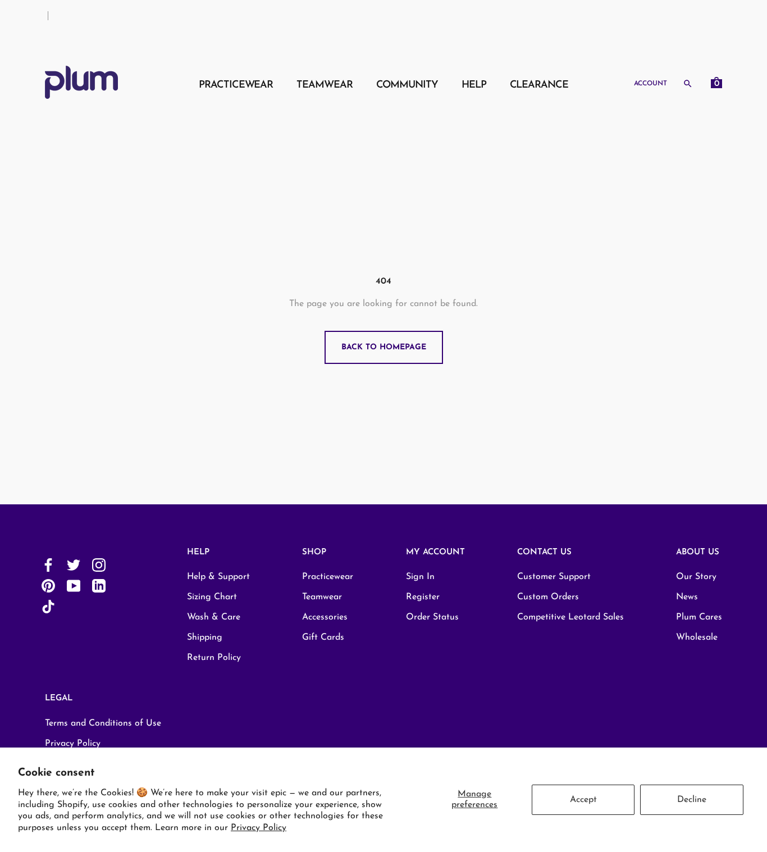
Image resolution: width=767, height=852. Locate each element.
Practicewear (327, 576)
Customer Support (554, 576)
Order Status (432, 617)
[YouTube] (73, 585)
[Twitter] (73, 565)
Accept (583, 799)
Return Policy (214, 657)
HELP (474, 85)
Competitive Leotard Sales (570, 617)
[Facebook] (48, 565)
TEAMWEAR (324, 85)
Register (423, 597)
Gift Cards (323, 637)
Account (650, 83)
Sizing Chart (212, 597)
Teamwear (322, 597)
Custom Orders (548, 597)
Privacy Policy (258, 827)
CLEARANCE (539, 85)
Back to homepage (383, 347)
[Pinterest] (48, 585)
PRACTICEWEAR (236, 85)
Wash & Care (213, 617)
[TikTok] (48, 606)
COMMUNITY (407, 85)
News (687, 597)
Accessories (325, 617)
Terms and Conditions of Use (103, 723)
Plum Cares (699, 617)
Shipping (204, 637)
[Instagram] (99, 565)
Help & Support (218, 576)
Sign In (420, 576)
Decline (691, 799)
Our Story (696, 576)
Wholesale (697, 637)
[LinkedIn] (99, 585)
